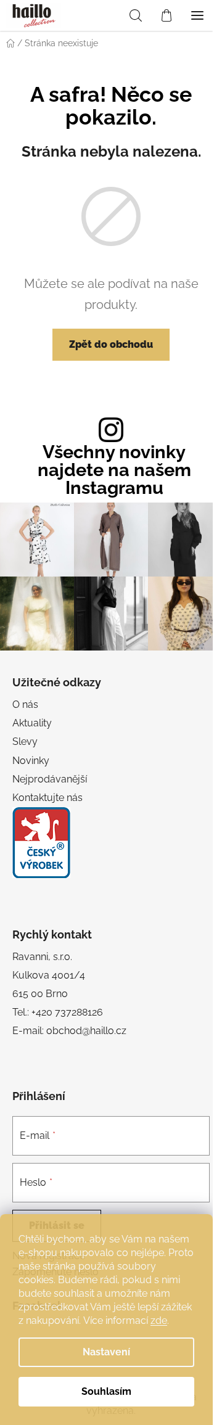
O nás (25, 704)
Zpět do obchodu (111, 344)
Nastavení (106, 1352)
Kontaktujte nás (47, 797)
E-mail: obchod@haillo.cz (69, 1031)
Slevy (25, 741)
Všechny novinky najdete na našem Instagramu (114, 469)
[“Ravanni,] (41, 842)
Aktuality (32, 723)
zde (158, 1320)
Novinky (30, 760)
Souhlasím (106, 1391)
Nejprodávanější (49, 779)
